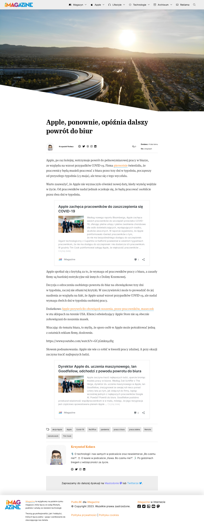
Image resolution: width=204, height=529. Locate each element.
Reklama (184, 4)
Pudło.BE (76, 502)
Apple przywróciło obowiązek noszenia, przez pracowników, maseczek (108, 309)
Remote (148, 429)
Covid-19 (80, 429)
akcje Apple (57, 429)
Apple (97, 4)
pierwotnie (121, 165)
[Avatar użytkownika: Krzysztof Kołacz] (56, 455)
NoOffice (92, 429)
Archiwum (163, 4)
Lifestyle (116, 4)
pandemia (105, 429)
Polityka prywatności (84, 515)
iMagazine (30, 501)
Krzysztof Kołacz (66, 147)
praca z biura (119, 429)
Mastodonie (112, 483)
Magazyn (78, 4)
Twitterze (133, 483)
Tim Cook (67, 436)
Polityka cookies (109, 515)
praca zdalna (134, 429)
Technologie (139, 4)
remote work (53, 436)
